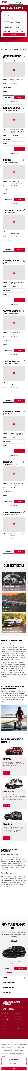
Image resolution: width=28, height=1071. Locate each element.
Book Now (6, 772)
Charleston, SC (18, 1019)
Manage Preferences (14, 1059)
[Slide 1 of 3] (9, 972)
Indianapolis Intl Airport (11, 412)
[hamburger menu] (25, 2)
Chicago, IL (18, 1031)
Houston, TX (18, 1016)
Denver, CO (4, 1028)
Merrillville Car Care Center (12, 512)
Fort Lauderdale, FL (7, 1034)
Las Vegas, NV (18, 1022)
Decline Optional (14, 1063)
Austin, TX (4, 1031)
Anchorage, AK (5, 1019)
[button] (14, 70)
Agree (14, 1068)
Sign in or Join (19, 2)
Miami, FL (17, 1034)
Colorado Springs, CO (20, 1037)
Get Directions (8, 97)
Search (15, 34)
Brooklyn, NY (18, 1013)
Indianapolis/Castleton (11, 261)
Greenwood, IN (7, 462)
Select (19, 97)
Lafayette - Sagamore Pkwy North (12, 57)
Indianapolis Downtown (11, 361)
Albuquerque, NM (6, 1013)
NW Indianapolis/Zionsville (12, 108)
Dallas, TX (4, 1022)
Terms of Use (11, 1054)
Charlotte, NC (18, 1025)
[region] (14, 1055)
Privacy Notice (13, 1053)
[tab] (5, 1009)
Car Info (7, 968)
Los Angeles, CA (19, 1028)
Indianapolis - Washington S (12, 311)
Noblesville (7, 160)
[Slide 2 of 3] (14, 972)
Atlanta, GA (5, 1025)
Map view (22, 49)
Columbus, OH (5, 1016)
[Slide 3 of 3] (18, 972)
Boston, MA (5, 1037)
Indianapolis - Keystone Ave (12, 210)
